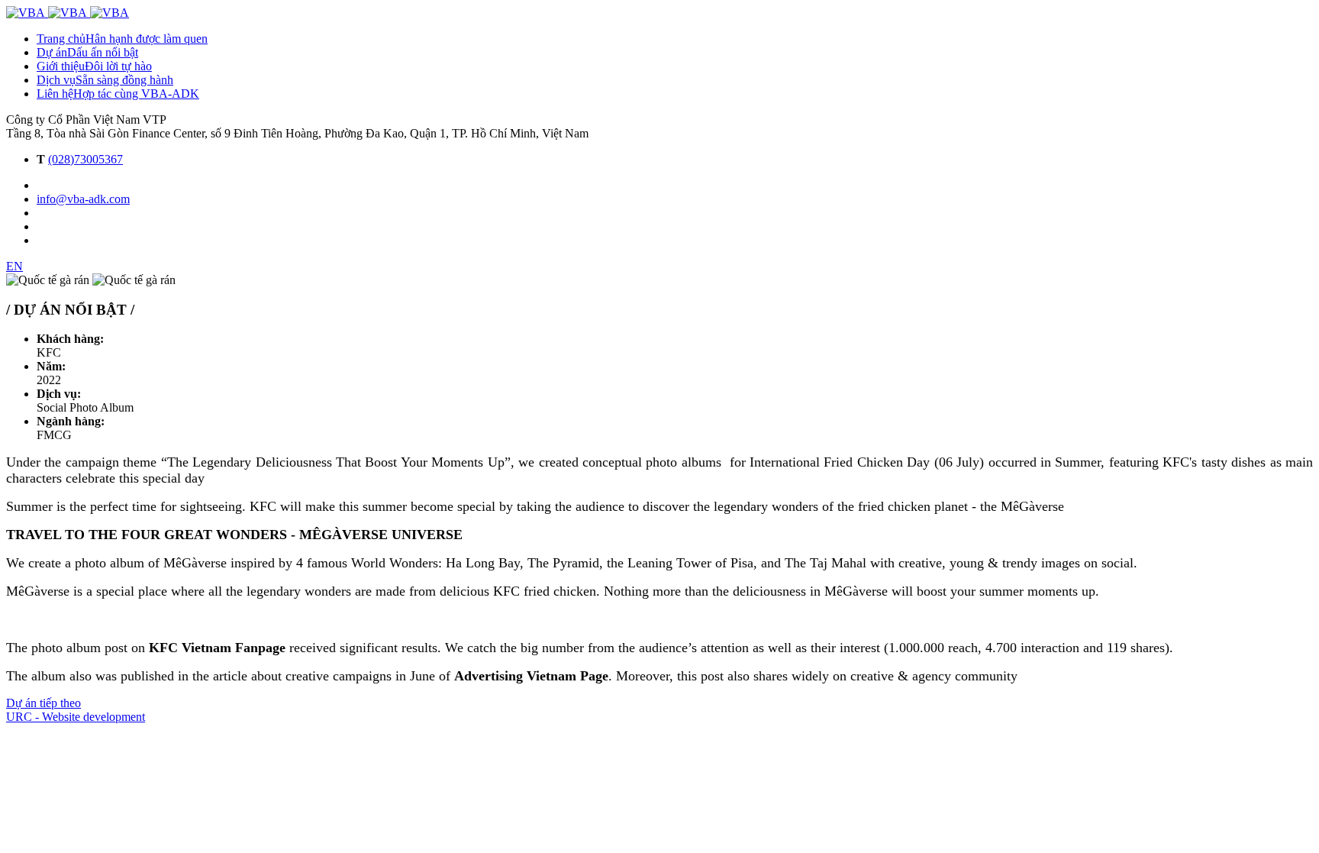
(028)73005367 (85, 159)
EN (14, 266)
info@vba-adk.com (83, 198)
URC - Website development (75, 716)
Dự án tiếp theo (43, 702)
